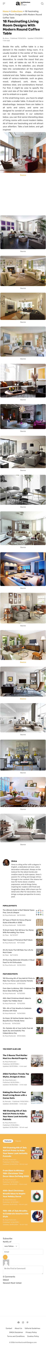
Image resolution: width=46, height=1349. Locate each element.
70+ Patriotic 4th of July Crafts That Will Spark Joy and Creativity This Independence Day (18, 1030)
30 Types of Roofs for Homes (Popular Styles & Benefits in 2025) (17, 921)
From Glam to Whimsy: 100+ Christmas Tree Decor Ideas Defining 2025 (19, 989)
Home (6, 11)
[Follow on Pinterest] (27, 1322)
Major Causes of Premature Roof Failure (17, 940)
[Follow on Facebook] (19, 1322)
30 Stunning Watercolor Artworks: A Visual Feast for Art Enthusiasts (18, 961)
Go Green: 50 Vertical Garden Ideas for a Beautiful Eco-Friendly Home (17, 1019)
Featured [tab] (8, 1141)
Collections (17, 11)
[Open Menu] (4, 3)
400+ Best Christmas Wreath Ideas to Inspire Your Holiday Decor (17, 999)
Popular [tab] (18, 1141)
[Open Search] (42, 3)
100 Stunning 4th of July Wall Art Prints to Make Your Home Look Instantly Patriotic (19, 979)
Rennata (8, 1101)
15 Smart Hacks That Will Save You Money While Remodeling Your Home (18, 931)
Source (23, 175)
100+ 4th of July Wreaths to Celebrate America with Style (17, 1009)
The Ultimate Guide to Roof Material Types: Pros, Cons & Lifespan (18, 911)
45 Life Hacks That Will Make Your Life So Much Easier (18, 951)
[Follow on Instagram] (23, 1322)
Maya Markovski (10, 1062)
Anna (7, 38)
